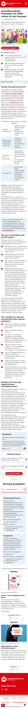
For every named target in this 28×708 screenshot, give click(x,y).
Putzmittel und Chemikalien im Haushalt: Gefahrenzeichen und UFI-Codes (12, 459)
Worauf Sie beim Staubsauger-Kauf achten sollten (12, 467)
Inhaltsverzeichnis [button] (7, 82)
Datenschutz (21, 698)
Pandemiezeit (14, 102)
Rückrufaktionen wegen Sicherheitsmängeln (9, 647)
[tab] (11, 669)
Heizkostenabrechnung (12, 498)
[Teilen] (4, 26)
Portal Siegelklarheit (8, 230)
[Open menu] (3, 705)
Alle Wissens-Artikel (13, 473)
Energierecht (8, 536)
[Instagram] (2, 689)
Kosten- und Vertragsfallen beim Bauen (13, 596)
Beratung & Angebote (9, 48)
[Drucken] (1, 26)
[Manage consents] (25, 705)
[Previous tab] (2, 489)
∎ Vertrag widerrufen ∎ (19, 702)
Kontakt (13, 698)
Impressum (6, 698)
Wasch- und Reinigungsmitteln (14, 93)
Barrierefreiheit (6, 702)
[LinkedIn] (6, 689)
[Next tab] (25, 489)
